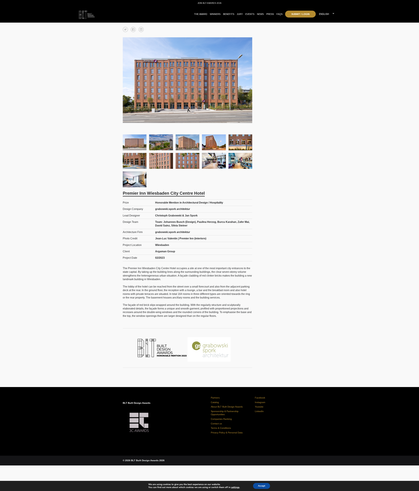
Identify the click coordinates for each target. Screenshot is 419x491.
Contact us (216, 423)
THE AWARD (200, 14)
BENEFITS (228, 14)
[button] (125, 29)
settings (235, 487)
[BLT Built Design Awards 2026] (111, 14)
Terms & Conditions (221, 428)
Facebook (260, 397)
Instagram (260, 402)
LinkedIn (259, 411)
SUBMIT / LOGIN (300, 14)
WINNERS (215, 14)
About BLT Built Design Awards (227, 406)
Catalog (215, 402)
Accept (261, 485)
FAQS (279, 14)
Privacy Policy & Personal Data (227, 432)
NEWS (260, 14)
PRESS (270, 14)
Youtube (259, 406)
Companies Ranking (221, 419)
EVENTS (249, 14)
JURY (240, 14)
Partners (215, 397)
